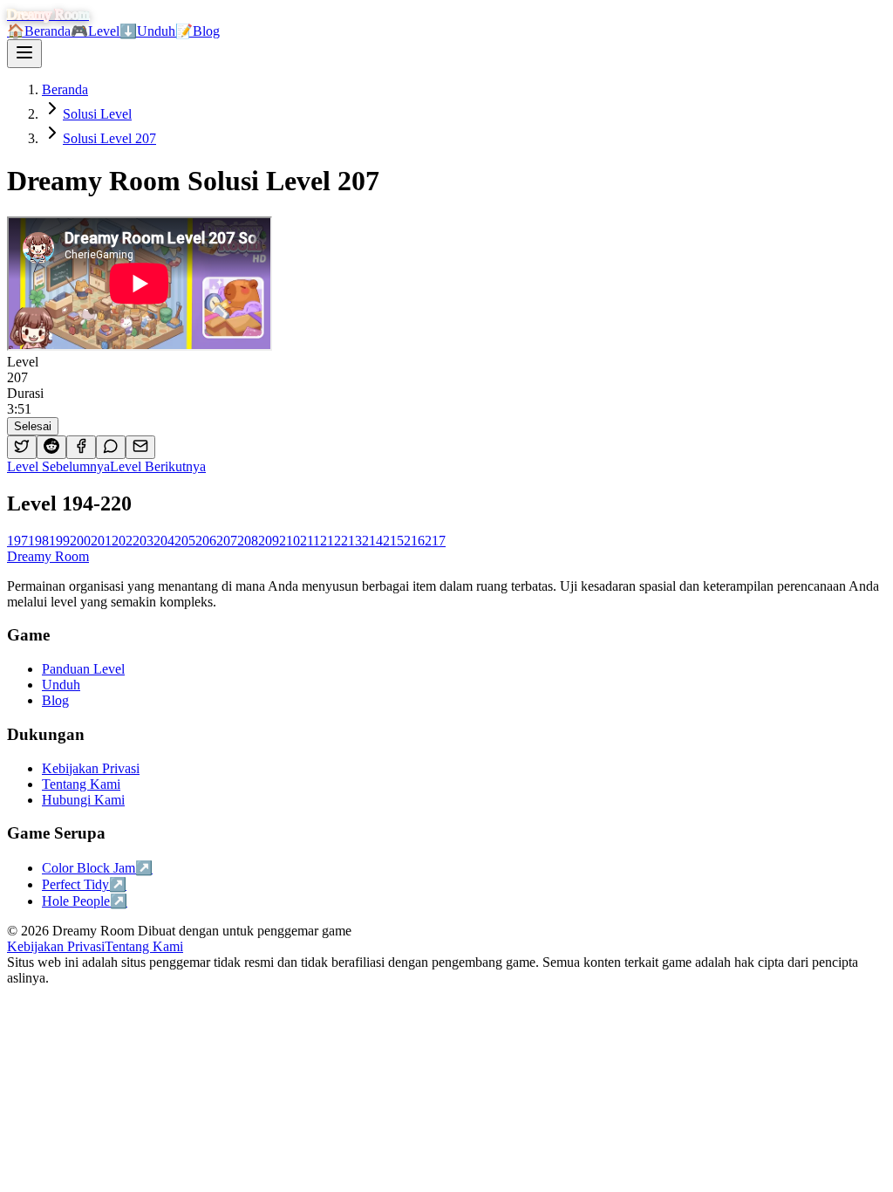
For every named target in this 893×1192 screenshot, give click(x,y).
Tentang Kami (144, 946)
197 (17, 540)
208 (247, 540)
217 (435, 540)
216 (414, 540)
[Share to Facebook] (81, 447)
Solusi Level (97, 113)
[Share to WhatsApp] (111, 447)
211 (310, 540)
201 (101, 540)
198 (38, 540)
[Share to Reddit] (51, 447)
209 (268, 540)
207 (226, 540)
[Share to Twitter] (22, 447)
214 (372, 540)
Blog (197, 31)
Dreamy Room (48, 556)
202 (122, 540)
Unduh (147, 31)
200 (80, 540)
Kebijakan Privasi (56, 946)
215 (393, 540)
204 (163, 540)
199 (59, 540)
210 (289, 540)
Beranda (39, 31)
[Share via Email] (140, 447)
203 (143, 540)
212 (330, 540)
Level (95, 31)
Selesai (32, 426)
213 (351, 540)
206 (205, 540)
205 (184, 540)
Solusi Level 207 (109, 138)
